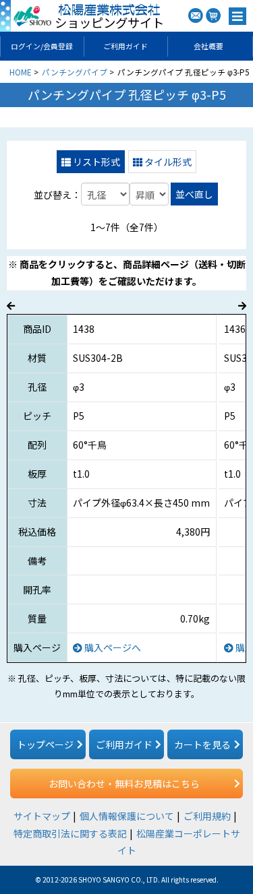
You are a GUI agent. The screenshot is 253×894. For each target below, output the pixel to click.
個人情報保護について (127, 816)
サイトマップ (41, 816)
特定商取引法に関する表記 (70, 833)
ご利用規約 (207, 816)
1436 (235, 329)
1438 (83, 329)
